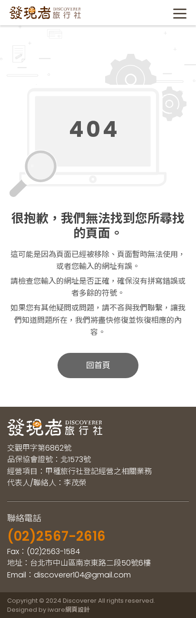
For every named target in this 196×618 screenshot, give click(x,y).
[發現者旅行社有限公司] (45, 12)
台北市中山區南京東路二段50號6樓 (90, 562)
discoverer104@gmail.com (82, 574)
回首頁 (98, 365)
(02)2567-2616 (56, 536)
